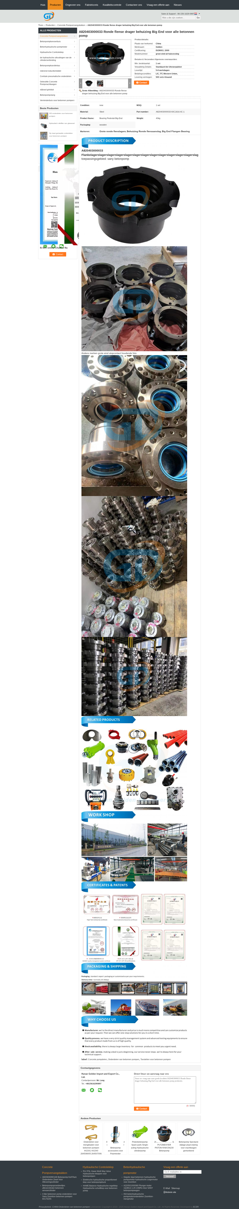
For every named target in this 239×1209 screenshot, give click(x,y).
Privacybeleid (45, 1207)
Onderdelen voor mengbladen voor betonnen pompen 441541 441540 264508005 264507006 (91, 1148)
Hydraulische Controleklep (52, 52)
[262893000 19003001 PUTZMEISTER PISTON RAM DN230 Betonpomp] (164, 1133)
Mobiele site (170, 1192)
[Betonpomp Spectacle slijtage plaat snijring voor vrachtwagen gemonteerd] (188, 1132)
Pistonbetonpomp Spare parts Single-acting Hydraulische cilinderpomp (140, 1146)
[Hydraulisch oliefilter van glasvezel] (43, 125)
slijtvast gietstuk (47, 90)
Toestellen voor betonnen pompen (155, 1059)
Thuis (40, 25)
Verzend (169, 1176)
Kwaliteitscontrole (112, 4)
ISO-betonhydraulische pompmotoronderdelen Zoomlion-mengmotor (138, 1196)
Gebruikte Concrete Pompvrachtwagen (48, 83)
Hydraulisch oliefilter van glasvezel (62, 123)
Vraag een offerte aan (158, 4)
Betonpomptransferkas (50, 65)
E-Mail (166, 1188)
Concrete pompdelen (97, 1059)
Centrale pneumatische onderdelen (55, 76)
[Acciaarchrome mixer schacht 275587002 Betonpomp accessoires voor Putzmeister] (115, 1135)
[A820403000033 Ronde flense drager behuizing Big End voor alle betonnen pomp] (105, 58)
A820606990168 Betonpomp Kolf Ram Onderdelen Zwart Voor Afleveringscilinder (59, 1179)
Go (198, 17)
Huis (42, 4)
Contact (143, 82)
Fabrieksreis (91, 4)
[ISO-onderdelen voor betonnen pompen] (43, 116)
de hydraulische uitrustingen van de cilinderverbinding (56, 58)
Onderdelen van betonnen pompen (123, 1059)
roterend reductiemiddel (50, 71)
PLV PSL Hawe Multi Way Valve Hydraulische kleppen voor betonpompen (97, 1173)
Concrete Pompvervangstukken (71, 25)
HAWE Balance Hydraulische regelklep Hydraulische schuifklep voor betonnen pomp (100, 1188)
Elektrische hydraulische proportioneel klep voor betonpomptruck (100, 1181)
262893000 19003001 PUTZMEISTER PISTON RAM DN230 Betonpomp (164, 1146)
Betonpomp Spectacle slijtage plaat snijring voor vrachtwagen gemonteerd (188, 1146)
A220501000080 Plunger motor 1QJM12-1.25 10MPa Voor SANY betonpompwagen (138, 1188)
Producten (55, 4)
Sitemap (175, 1188)
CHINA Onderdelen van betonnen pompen (71, 1207)
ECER (196, 1207)
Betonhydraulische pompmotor (53, 47)
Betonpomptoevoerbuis (50, 41)
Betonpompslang (47, 95)
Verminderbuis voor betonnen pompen (57, 100)
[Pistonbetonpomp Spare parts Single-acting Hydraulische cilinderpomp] (139, 1132)
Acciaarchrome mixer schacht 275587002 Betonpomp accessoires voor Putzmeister (115, 1148)
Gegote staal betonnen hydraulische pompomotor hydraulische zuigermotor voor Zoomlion (141, 1179)
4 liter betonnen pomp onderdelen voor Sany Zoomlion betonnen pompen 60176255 (59, 1196)
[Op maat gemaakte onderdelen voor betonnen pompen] (43, 135)
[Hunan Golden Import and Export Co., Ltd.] (49, 16)
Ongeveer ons (72, 4)
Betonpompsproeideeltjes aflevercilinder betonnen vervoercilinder (53, 1188)
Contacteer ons (134, 4)
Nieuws (178, 4)
